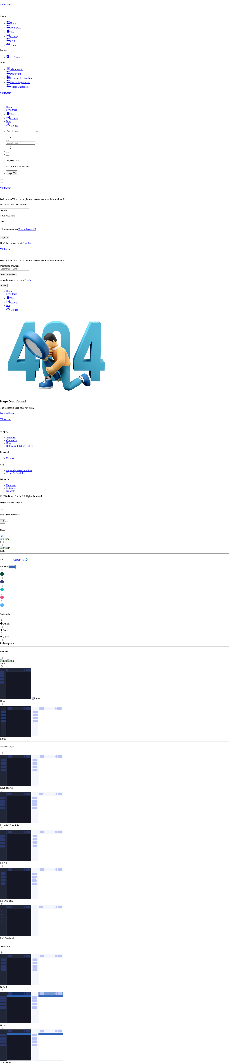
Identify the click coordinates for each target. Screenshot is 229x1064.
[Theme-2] (114, 582)
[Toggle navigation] (1, 179)
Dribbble (10, 491)
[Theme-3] (114, 589)
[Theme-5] (114, 605)
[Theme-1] (114, 574)
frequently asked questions (19, 470)
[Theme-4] (114, 597)
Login (28, 280)
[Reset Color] (26, 560)
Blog (8, 443)
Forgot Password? (27, 229)
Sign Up (27, 243)
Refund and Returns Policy (19, 446)
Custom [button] (17, 559)
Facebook (11, 485)
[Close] (1, 182)
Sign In (4, 237)
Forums (10, 458)
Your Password (7, 215)
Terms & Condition (15, 473)
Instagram (11, 488)
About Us (11, 437)
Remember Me (10, 229)
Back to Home (7, 413)
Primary (4, 566)
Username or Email (9, 265)
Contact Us (11, 440)
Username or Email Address (14, 204)
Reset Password (8, 274)
